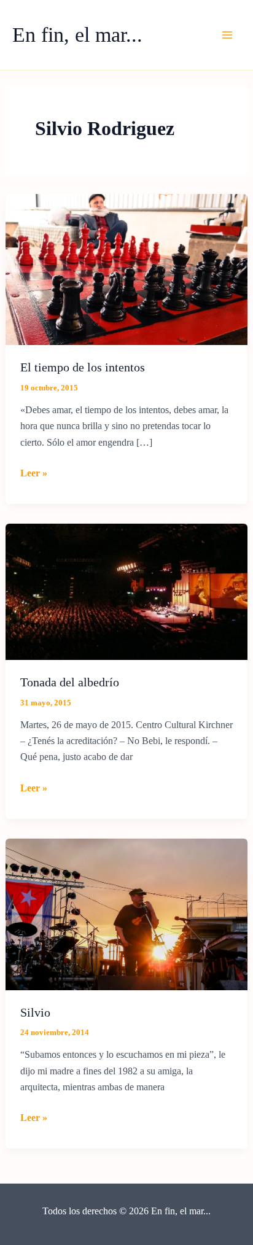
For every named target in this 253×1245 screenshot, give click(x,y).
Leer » (33, 474)
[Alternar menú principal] (227, 34)
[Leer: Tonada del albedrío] (127, 591)
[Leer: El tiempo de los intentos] (127, 268)
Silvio (35, 1012)
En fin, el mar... (77, 34)
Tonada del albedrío (69, 682)
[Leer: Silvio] (127, 913)
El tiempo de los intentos (82, 367)
